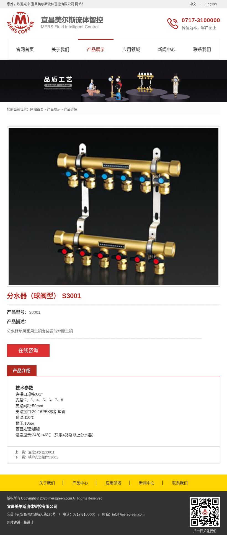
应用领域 (131, 49)
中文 (193, 4)
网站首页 (36, 109)
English (211, 4)
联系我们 (202, 49)
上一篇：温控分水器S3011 (35, 452)
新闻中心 (167, 49)
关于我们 (60, 49)
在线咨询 (28, 350)
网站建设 (13, 522)
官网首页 (25, 49)
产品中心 (80, 483)
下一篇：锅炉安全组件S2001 (36, 457)
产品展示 (96, 49)
